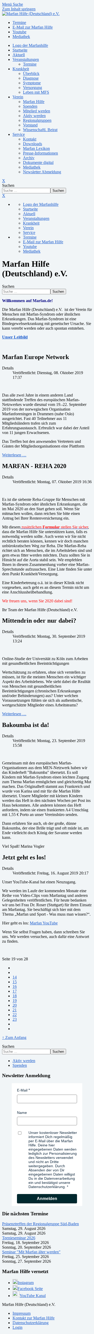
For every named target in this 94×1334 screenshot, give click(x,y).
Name (22, 1112)
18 (15, 996)
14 (15, 977)
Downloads (32, 144)
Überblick (31, 73)
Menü (7, 4)
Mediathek (31, 167)
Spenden (30, 106)
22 (15, 1014)
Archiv (28, 158)
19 (15, 1000)
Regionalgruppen (37, 120)
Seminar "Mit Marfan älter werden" (31, 1252)
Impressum (22, 1313)
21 (15, 1010)
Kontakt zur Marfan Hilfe (34, 1318)
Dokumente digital (38, 162)
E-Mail (22, 1090)
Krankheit (21, 69)
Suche (18, 4)
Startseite (20, 50)
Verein (18, 97)
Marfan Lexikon (36, 148)
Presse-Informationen (40, 153)
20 (15, 1005)
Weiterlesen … (14, 455)
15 (15, 982)
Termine (30, 64)
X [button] (3, 195)
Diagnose (31, 78)
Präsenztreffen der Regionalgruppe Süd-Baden (40, 1224)
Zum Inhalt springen (19, 9)
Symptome (32, 83)
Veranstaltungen (26, 59)
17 (15, 991)
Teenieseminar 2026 (18, 1238)
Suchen (8, 185)
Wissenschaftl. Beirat (40, 129)
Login (17, 1327)
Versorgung (32, 87)
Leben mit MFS (36, 92)
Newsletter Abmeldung (42, 172)
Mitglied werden (36, 111)
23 (15, 1019)
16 (15, 986)
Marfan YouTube (44, 923)
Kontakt (29, 139)
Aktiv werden (34, 115)
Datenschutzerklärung (31, 1322)
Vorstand (30, 125)
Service (19, 134)
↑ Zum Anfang (14, 1037)
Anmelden (47, 1198)
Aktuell (19, 55)
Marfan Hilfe (33, 101)
